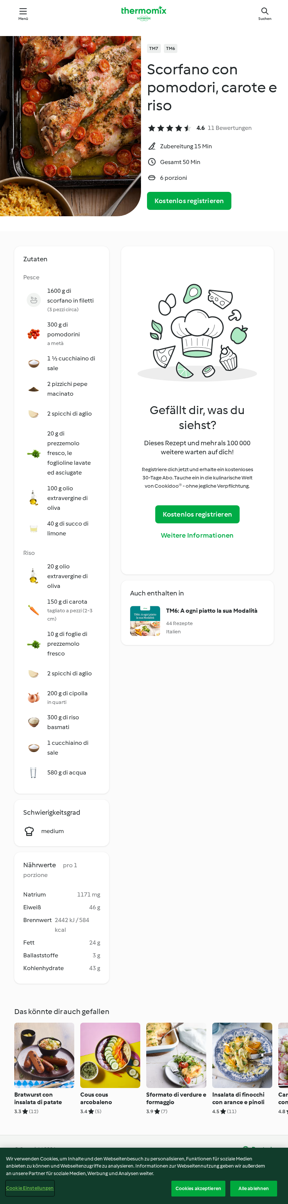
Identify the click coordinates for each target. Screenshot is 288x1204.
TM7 (154, 48)
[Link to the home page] (144, 13)
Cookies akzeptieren (198, 1188)
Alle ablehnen (253, 1188)
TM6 (171, 48)
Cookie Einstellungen (30, 1188)
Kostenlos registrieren (189, 201)
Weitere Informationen (197, 535)
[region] (144, 1176)
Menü (23, 18)
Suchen (265, 18)
